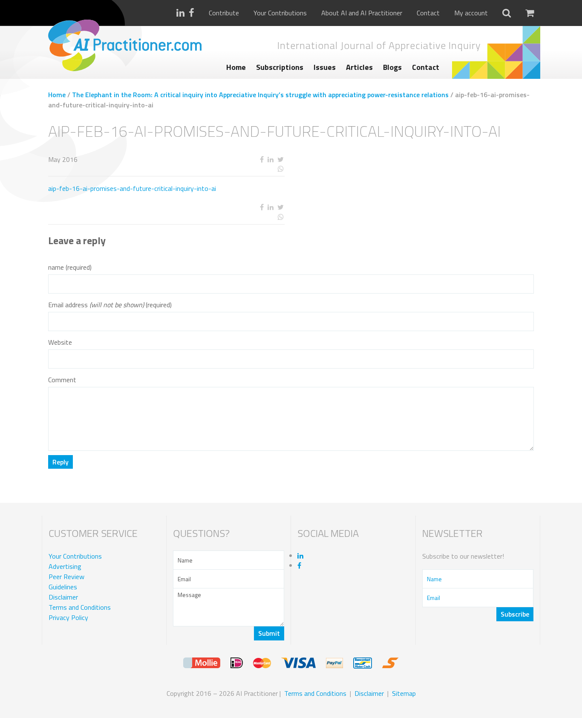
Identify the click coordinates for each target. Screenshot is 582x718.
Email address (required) (110, 305)
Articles (359, 67)
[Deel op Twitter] (280, 159)
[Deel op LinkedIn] (270, 159)
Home (236, 67)
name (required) (70, 267)
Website (60, 342)
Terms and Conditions (80, 607)
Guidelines (63, 587)
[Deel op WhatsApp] (249, 169)
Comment (62, 380)
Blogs (392, 67)
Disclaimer (63, 597)
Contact (428, 13)
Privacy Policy (68, 617)
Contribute (224, 13)
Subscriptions (279, 67)
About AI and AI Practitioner (361, 13)
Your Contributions (280, 13)
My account (471, 13)
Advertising (65, 566)
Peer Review (66, 576)
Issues (325, 67)
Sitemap (404, 693)
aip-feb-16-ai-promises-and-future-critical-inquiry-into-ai (132, 188)
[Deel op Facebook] (262, 159)
